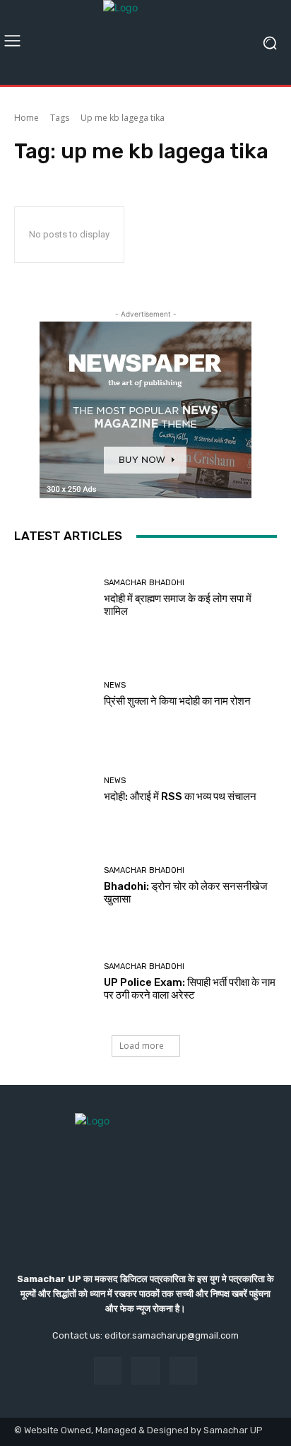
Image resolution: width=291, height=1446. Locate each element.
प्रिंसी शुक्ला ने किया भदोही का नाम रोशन (177, 701)
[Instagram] (145, 1371)
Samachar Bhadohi (144, 583)
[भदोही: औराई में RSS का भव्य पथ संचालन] (53, 790)
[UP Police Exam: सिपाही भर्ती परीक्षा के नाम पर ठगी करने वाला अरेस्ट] (53, 981)
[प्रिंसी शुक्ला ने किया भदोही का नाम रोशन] (53, 694)
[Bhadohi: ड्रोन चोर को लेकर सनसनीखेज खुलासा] (53, 886)
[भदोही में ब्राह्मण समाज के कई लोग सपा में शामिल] (53, 598)
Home (26, 118)
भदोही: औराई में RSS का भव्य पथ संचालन (180, 796)
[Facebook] (107, 1371)
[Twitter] (183, 1371)
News (115, 685)
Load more (141, 1046)
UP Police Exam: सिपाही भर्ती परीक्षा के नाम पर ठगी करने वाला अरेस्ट (189, 988)
